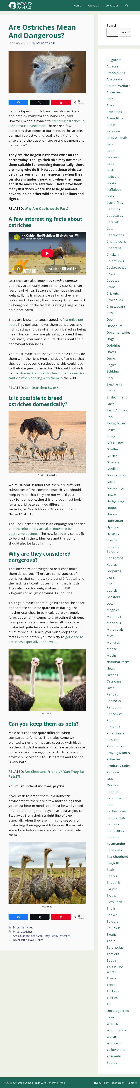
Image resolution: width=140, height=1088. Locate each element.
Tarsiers (113, 954)
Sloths (111, 895)
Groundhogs (116, 475)
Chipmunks (115, 261)
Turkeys (113, 991)
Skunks (112, 889)
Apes (110, 105)
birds (16, 931)
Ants (110, 99)
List (109, 584)
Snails (111, 908)
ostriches (27, 931)
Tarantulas (115, 947)
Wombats (114, 1043)
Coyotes (113, 280)
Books (111, 183)
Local (111, 603)
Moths (111, 655)
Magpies (113, 610)
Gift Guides (115, 442)
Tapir (111, 941)
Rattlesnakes (117, 811)
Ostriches (27, 927)
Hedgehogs (115, 501)
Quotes (112, 785)
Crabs (111, 287)
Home (77, 5)
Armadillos (115, 118)
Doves (111, 352)
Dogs (110, 339)
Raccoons (114, 798)
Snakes (112, 915)
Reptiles (113, 824)
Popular (113, 740)
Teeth (111, 960)
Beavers (113, 157)
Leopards (114, 571)
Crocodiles (115, 300)
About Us (93, 5)
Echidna (113, 371)
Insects (112, 540)
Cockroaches (116, 267)
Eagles (111, 365)
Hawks (112, 494)
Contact (132, 1082)
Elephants (114, 384)
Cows (111, 274)
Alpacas (112, 66)
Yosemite (114, 1056)
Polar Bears (115, 733)
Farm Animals (117, 410)
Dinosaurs (114, 326)
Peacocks (114, 701)
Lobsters (113, 597)
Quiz (110, 778)
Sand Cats (114, 850)
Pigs (110, 720)
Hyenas (112, 527)
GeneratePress (56, 1082)
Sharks (112, 876)
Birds (16, 927)
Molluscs (113, 642)
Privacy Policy (101, 1082)
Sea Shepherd (117, 856)
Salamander (116, 843)
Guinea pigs (116, 488)
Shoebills (114, 882)
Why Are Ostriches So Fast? (47, 208)
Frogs (111, 436)
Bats (110, 144)
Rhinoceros (115, 830)
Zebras (112, 1062)
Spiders (112, 921)
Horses (112, 514)
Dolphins (113, 345)
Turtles (112, 997)
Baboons (113, 131)
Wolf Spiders (116, 1030)
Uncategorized (118, 1010)
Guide (111, 481)
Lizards (112, 590)
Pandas (112, 694)
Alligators (114, 60)
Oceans (112, 675)
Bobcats (113, 176)
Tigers (111, 978)
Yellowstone (116, 1049)
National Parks (118, 662)
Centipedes (115, 235)
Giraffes (112, 449)
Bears (111, 150)
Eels (110, 378)
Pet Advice (115, 714)
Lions (111, 577)
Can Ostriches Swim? (41, 387)
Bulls (110, 196)
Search (112, 25)
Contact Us (112, 5)
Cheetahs (114, 248)
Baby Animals (117, 137)
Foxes (111, 430)
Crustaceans (116, 306)
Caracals (113, 222)
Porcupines (115, 746)
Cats (110, 228)
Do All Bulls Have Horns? (29, 940)
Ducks (111, 358)
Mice (110, 636)
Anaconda (114, 79)
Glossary (113, 462)
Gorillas (112, 468)
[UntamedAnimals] (20, 5)
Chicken (113, 254)
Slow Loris (114, 902)
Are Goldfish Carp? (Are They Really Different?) (42, 936)
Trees (111, 984)
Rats (110, 804)
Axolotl (112, 124)
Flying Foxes (116, 423)
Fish (110, 417)
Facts (111, 404)
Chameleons (116, 241)
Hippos (112, 507)
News (111, 668)
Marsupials (115, 629)
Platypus (113, 727)
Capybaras (115, 215)
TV (108, 1004)
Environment (117, 397)
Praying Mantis (118, 752)
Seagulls (113, 863)
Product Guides (118, 765)
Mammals (114, 616)
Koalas (112, 564)
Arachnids (114, 111)
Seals (111, 869)
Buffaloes (114, 189)
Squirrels (113, 928)
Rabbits (112, 791)
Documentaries (118, 332)
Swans (111, 934)
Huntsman (115, 520)
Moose (112, 649)
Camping (113, 209)
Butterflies (115, 202)
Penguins (114, 707)
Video (111, 1017)
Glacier (112, 455)
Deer (110, 319)
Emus (111, 391)
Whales (112, 1023)
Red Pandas (116, 817)
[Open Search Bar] (126, 5)
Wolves (112, 1036)
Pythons (113, 772)
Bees (110, 163)
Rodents (113, 837)
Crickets (113, 293)
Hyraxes (113, 533)
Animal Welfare (118, 86)
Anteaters (114, 92)
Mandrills (114, 623)
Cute (110, 313)
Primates (114, 759)
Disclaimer (118, 1082)
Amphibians (116, 73)
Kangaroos (115, 558)
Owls (110, 688)
